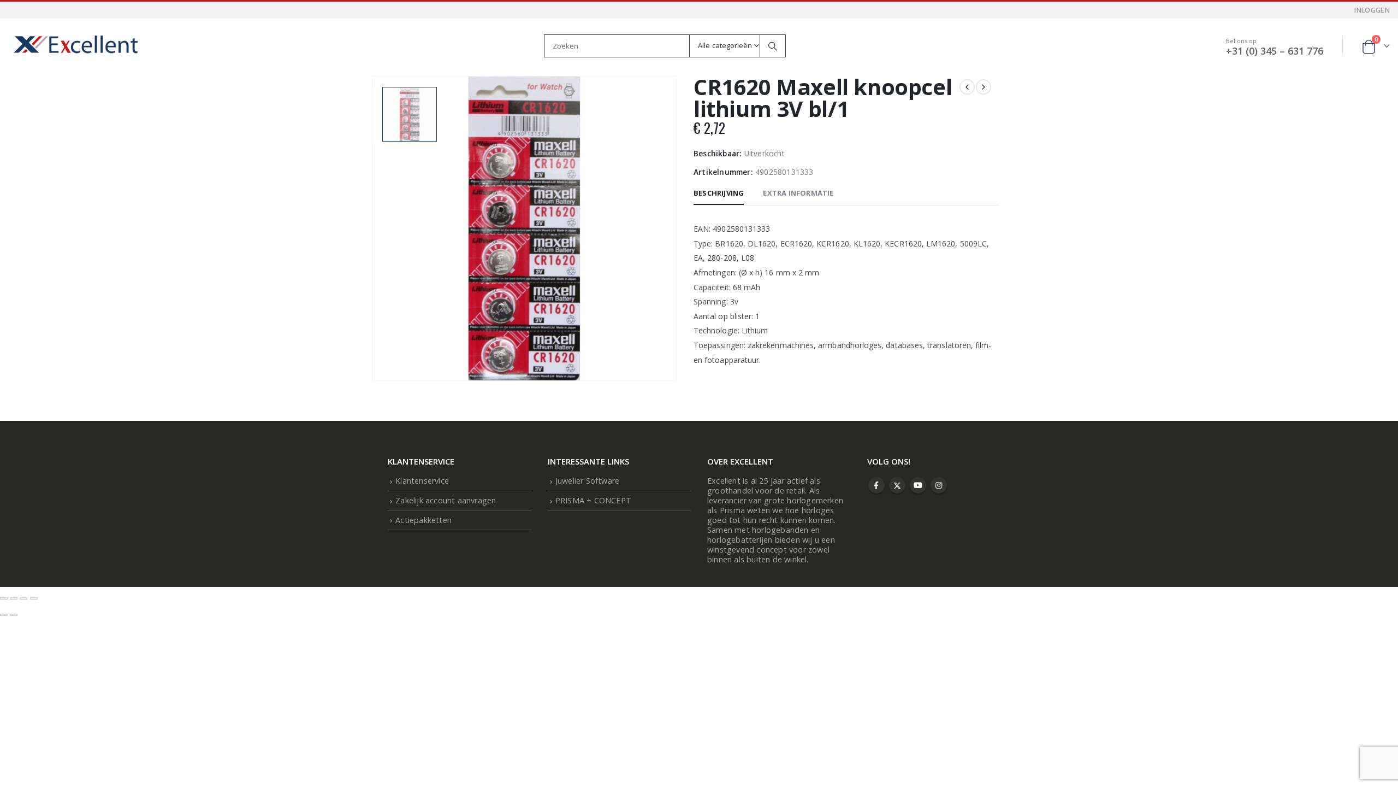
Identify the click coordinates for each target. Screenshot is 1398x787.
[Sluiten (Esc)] (34, 598)
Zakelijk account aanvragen (445, 500)
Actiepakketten (423, 520)
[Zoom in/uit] (4, 598)
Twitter (897, 485)
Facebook (876, 485)
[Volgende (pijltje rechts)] (13, 615)
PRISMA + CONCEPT (593, 500)
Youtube (918, 485)
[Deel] (23, 598)
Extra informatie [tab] (798, 193)
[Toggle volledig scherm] (13, 598)
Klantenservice (422, 480)
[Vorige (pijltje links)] (4, 615)
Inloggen (1372, 10)
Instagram (939, 485)
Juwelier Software (587, 480)
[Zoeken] (772, 46)
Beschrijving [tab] (719, 193)
